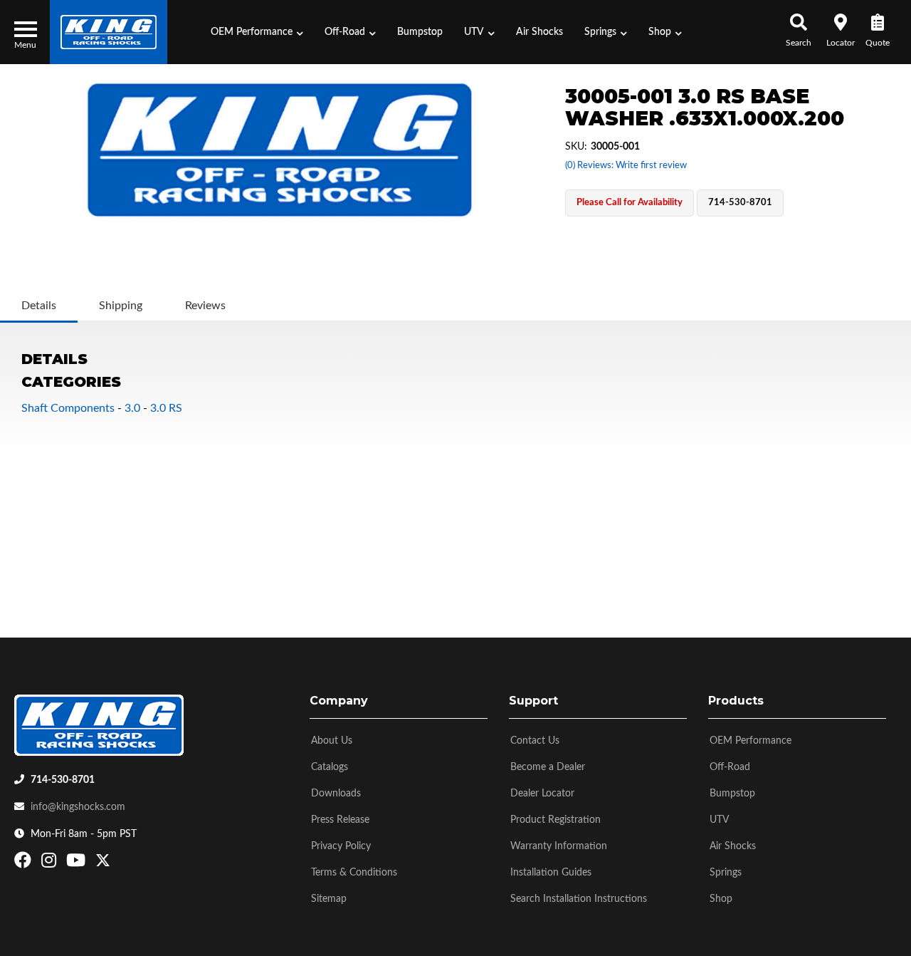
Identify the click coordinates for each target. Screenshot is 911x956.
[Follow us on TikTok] (118, 863)
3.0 (132, 408)
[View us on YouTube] (77, 863)
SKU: (576, 147)
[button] (257, 32)
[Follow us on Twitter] (102, 863)
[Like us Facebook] (24, 863)
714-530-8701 (63, 780)
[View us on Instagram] (50, 863)
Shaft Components (68, 408)
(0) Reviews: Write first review (626, 165)
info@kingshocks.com (78, 807)
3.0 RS (166, 408)
